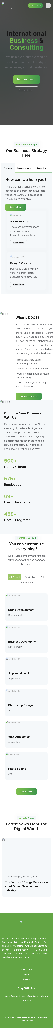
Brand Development (21, 610)
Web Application (19, 737)
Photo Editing (17, 768)
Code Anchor (27, 1021)
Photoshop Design (20, 705)
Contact (26, 979)
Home (26, 974)
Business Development (23, 641)
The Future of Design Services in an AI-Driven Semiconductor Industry (26, 886)
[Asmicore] (11, 5)
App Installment (18, 673)
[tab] (8, 168)
